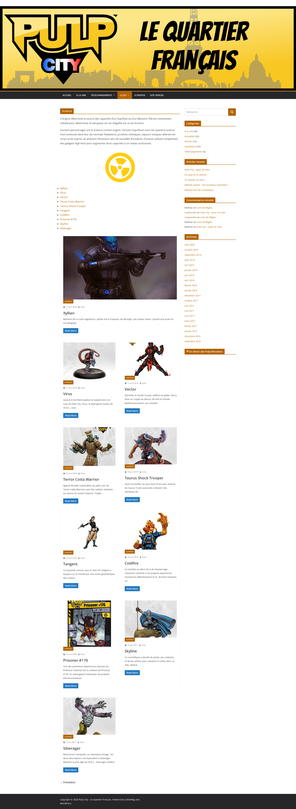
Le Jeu (123, 95)
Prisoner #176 (68, 219)
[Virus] (89, 361)
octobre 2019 (191, 249)
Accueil (67, 95)
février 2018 (191, 285)
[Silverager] (89, 716)
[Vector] (151, 359)
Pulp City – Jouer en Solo (197, 169)
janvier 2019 (191, 270)
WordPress (65, 803)
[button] (113, 95)
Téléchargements (101, 95)
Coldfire (64, 215)
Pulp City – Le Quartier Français (95, 799)
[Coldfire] (151, 531)
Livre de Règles (204, 207)
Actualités (190, 136)
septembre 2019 (193, 254)
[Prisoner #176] (89, 623)
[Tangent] (89, 531)
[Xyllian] (120, 267)
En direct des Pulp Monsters (206, 351)
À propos (139, 95)
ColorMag (130, 799)
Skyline (64, 223)
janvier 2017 (191, 331)
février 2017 (191, 326)
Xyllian (64, 188)
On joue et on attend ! (196, 174)
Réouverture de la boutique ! (199, 189)
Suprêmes (68, 301)
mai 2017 (189, 310)
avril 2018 (190, 280)
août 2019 (190, 259)
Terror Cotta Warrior (72, 201)
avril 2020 (190, 244)
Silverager (66, 228)
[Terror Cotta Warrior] (89, 446)
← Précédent (67, 782)
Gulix (82, 307)
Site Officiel (157, 95)
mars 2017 (190, 321)
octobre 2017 (191, 300)
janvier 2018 (191, 290)
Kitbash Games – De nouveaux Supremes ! (206, 184)
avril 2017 (190, 315)
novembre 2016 (193, 341)
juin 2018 (189, 275)
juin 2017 (189, 305)
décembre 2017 (193, 295)
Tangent (65, 210)
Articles (188, 141)
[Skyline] (151, 619)
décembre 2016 (193, 336)
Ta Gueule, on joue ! (195, 179)
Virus (63, 192)
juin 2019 (189, 265)
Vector (64, 197)
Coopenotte (190, 212)
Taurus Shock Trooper (73, 206)
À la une (81, 95)
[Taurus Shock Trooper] (151, 445)
